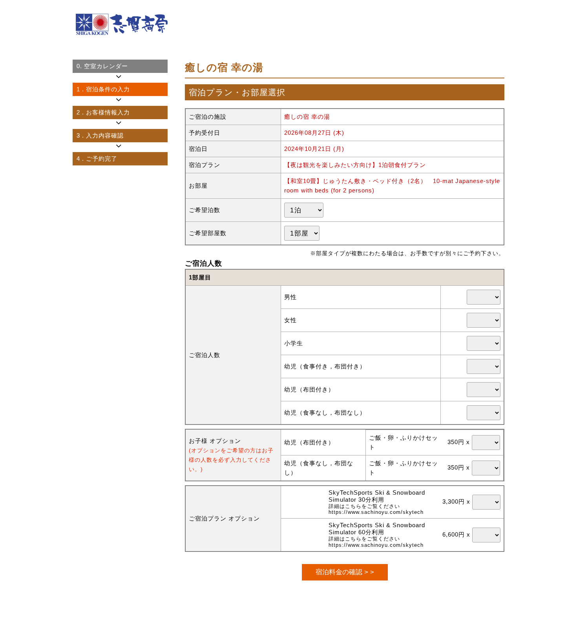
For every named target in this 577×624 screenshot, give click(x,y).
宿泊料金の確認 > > (345, 571)
